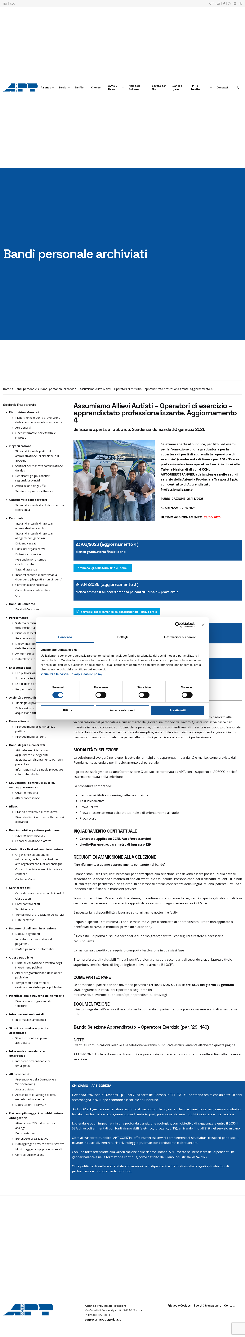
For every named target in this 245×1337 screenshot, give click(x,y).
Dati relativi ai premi (28, 659)
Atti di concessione (27, 798)
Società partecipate (28, 678)
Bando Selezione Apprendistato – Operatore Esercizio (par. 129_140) (141, 1027)
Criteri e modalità (26, 792)
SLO (12, 3)
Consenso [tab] (65, 637)
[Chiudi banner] (203, 624)
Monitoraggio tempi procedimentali (38, 1149)
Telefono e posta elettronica (34, 491)
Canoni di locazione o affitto (33, 841)
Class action (23, 898)
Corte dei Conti (25, 879)
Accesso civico (24, 1089)
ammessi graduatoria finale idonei (102, 568)
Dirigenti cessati (26, 543)
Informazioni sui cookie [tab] (180, 637)
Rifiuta (67, 710)
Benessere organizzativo (31, 1138)
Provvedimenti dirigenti (30, 736)
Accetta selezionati (122, 710)
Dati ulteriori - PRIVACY (30, 1105)
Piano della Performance (31, 633)
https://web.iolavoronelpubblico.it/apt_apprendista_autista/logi (120, 994)
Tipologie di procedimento (32, 703)
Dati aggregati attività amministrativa (39, 1144)
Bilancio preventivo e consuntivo (36, 812)
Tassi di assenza (26, 569)
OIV (17, 595)
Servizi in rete (24, 909)
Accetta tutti (177, 710)
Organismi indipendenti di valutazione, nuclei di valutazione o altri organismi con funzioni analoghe (39, 859)
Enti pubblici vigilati (27, 673)
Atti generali (23, 427)
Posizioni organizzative (30, 549)
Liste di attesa (24, 920)
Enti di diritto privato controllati (35, 684)
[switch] (101, 695)
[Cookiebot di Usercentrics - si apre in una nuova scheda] (178, 624)
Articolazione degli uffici (30, 486)
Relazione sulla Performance (34, 638)
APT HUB (214, 3)
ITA (5, 3)
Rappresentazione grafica (32, 689)
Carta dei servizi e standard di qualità (39, 893)
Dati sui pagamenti (27, 934)
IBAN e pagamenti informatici (34, 949)
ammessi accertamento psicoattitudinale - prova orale (119, 612)
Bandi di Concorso (27, 609)
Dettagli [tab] (122, 637)
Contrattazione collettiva (31, 585)
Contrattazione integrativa (32, 590)
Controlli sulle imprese (29, 1154)
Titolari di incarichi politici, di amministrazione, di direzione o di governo (37, 455)
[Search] (237, 87)
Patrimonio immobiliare (30, 835)
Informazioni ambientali (30, 1020)
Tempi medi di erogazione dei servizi (39, 914)
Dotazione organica (28, 554)
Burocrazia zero (25, 1133)
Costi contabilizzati (27, 904)
